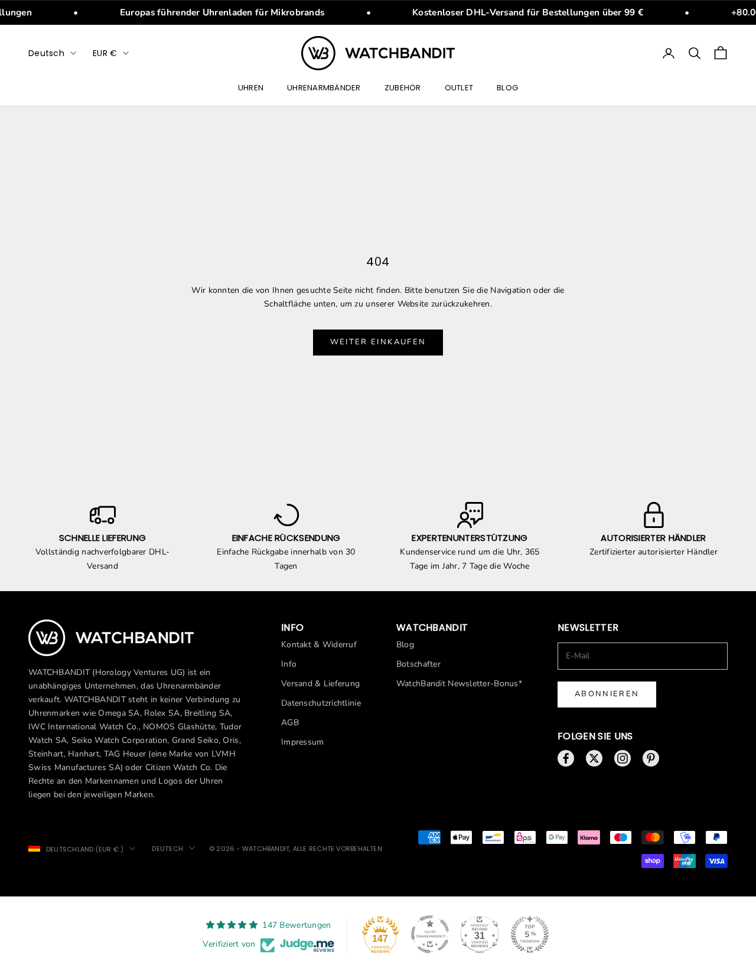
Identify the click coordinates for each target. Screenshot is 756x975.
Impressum (302, 742)
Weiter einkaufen (378, 342)
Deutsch (46, 53)
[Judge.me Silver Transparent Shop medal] (430, 934)
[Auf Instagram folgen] (622, 758)
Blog (507, 88)
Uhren (250, 88)
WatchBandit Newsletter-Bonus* (459, 683)
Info (288, 664)
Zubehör (402, 88)
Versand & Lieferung (320, 683)
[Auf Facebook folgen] (566, 758)
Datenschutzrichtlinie (321, 703)
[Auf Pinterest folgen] (651, 758)
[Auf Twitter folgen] (594, 758)
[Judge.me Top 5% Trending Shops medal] (530, 934)
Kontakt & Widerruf (319, 644)
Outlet (459, 88)
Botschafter (418, 664)
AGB (290, 722)
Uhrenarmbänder (324, 88)
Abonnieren (607, 694)
